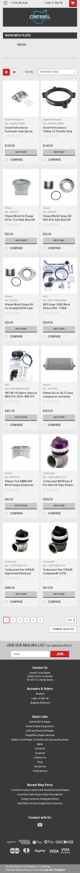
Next (70, 620)
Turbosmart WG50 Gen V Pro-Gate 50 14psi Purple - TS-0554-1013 (59, 485)
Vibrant (8, 208)
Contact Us (40, 757)
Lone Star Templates (54, 870)
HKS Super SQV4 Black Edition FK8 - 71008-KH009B (56, 308)
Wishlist (40, 693)
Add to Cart (21, 152)
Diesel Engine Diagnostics (40, 726)
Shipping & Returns (40, 702)
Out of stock (21, 417)
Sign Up (59, 2)
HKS (45, 296)
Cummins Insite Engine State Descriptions (40, 794)
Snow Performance (14, 119)
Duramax (40, 753)
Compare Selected (63, 629)
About (40, 744)
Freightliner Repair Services (40, 735)
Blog (40, 762)
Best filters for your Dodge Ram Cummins (40, 803)
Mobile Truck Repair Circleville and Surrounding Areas (40, 739)
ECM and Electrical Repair (40, 730)
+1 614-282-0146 (19, 3)
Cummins (40, 748)
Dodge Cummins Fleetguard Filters (40, 799)
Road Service (40, 771)
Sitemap (45, 866)
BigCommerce (24, 870)
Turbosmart (48, 473)
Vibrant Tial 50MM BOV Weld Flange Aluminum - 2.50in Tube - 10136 (20, 485)
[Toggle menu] (5, 5)
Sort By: (29, 71)
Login (47, 2)
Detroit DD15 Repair (40, 721)
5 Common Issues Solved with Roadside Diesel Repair (40, 790)
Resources (40, 766)
